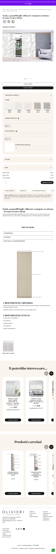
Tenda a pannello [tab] (9, 190)
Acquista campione (28, 84)
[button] (51, 373)
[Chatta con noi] (53, 550)
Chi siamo (45, 511)
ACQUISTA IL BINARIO (28, 87)
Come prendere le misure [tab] (39, 190)
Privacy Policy (5, 528)
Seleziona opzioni (13, 420)
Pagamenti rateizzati (48, 516)
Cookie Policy (5, 530)
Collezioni (31, 511)
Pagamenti (45, 515)
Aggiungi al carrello (47, 182)
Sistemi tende (32, 513)
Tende (7, 9)
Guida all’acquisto (33, 516)
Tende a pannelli (13, 9)
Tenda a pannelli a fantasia (24, 9)
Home (3, 9)
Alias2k (43, 548)
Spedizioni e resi (47, 513)
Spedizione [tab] (23, 190)
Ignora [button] (29, 3)
